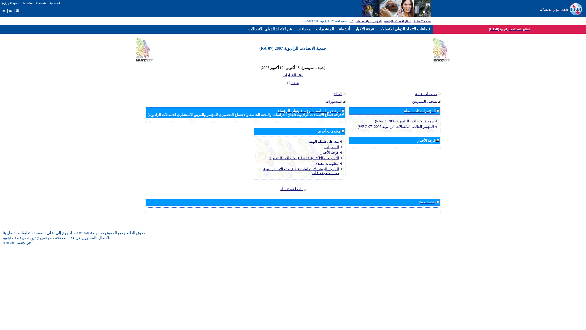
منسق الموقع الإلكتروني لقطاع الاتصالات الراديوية (28, 238)
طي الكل (295, 83)
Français (41, 3)
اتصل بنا (9, 233)
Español (28, 3)
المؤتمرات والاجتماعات (368, 21)
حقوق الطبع (136, 233)
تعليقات (24, 233)
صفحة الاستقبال (422, 21)
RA (351, 21)
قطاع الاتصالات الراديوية (397, 21)
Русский (55, 3)
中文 (4, 3)
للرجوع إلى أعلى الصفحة (53, 233)
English (14, 3)
